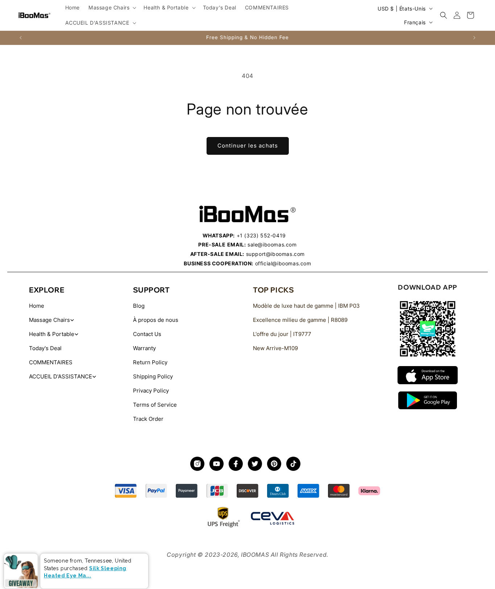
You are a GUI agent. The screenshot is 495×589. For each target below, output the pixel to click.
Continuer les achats (247, 145)
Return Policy (150, 362)
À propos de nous (155, 319)
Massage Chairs (49, 319)
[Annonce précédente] (21, 38)
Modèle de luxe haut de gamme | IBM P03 (306, 305)
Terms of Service (155, 404)
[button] (111, 7)
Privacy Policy (151, 390)
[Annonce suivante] (474, 38)
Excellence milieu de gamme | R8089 (300, 319)
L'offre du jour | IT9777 (282, 334)
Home (36, 305)
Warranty (144, 348)
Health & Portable (51, 334)
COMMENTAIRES (50, 362)
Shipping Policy (153, 376)
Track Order (148, 418)
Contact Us (147, 334)
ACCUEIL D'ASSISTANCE (60, 376)
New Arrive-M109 (275, 348)
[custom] (197, 463)
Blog (139, 305)
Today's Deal (45, 348)
